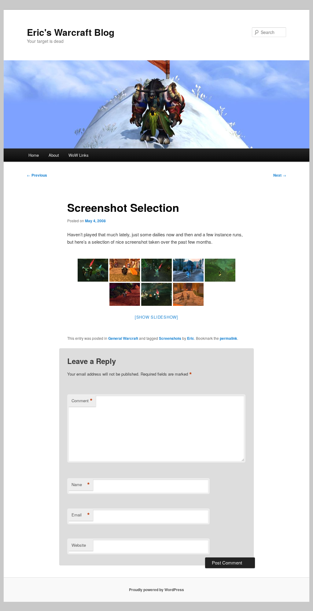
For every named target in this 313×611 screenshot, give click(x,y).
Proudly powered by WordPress (156, 589)
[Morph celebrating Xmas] (156, 270)
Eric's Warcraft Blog (70, 32)
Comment (82, 401)
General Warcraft (123, 338)
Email (81, 515)
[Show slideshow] (156, 317)
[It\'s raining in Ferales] (220, 270)
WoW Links (78, 155)
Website (79, 545)
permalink (228, 338)
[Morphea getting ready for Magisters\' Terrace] (188, 294)
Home (33, 155)
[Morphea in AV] (188, 270)
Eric (190, 338)
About (54, 155)
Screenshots (170, 338)
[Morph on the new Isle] (124, 270)
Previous (37, 175)
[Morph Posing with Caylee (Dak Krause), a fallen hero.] (93, 270)
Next (279, 175)
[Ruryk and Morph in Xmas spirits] (156, 294)
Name (81, 484)
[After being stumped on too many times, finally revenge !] (124, 294)
